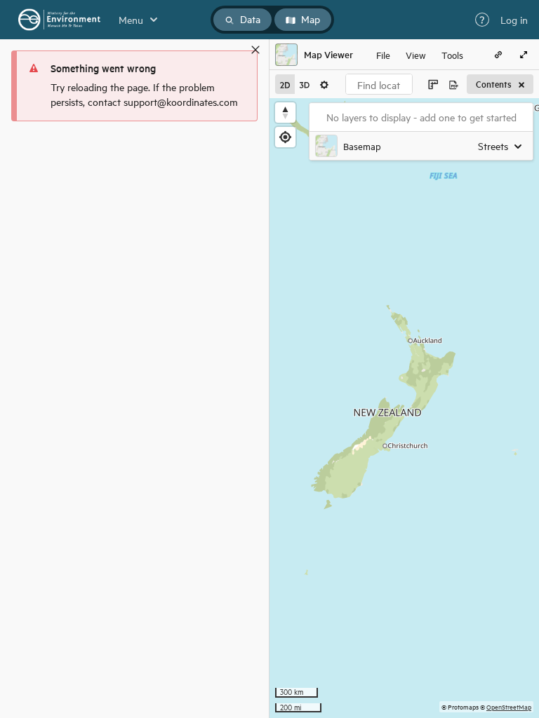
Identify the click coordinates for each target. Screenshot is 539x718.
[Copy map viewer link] (498, 55)
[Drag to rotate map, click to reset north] (285, 112)
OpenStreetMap (508, 706)
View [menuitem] (416, 54)
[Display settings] (324, 84)
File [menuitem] (383, 54)
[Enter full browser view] (523, 55)
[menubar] (420, 55)
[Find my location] (285, 137)
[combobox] (379, 84)
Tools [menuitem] (452, 54)
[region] (404, 408)
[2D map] (285, 84)
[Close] (255, 50)
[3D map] (304, 84)
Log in (514, 20)
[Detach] (235, 50)
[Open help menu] (482, 20)
